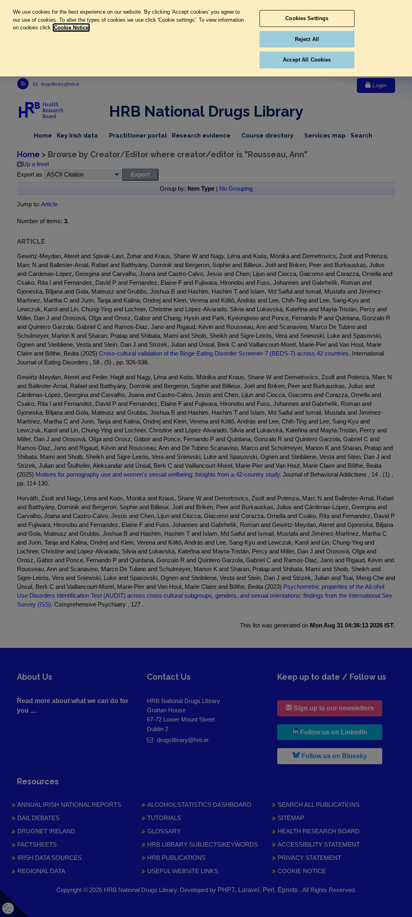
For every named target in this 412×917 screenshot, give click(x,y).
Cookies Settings (306, 18)
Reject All (307, 39)
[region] (206, 38)
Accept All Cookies (307, 60)
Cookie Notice (71, 28)
